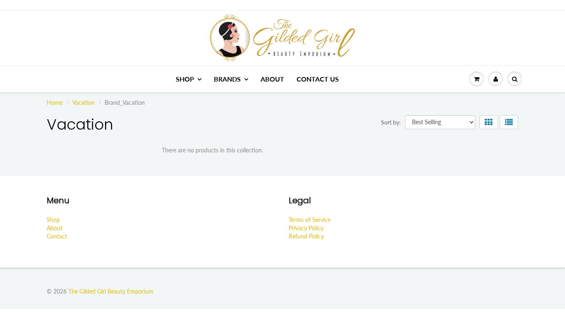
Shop (185, 79)
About (272, 79)
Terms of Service (309, 219)
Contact (57, 236)
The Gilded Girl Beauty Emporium (110, 291)
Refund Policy (306, 236)
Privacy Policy (306, 227)
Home (54, 102)
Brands (227, 79)
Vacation (83, 102)
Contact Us (318, 79)
